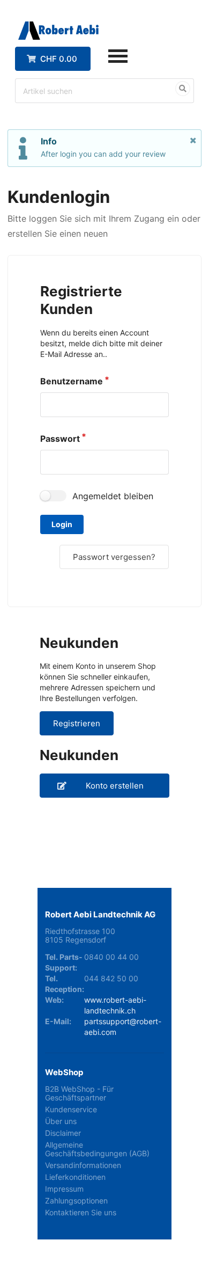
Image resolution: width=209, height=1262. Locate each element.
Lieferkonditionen (75, 1176)
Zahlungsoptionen (76, 1200)
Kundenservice (71, 1109)
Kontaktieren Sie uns (80, 1212)
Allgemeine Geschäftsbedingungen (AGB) (97, 1149)
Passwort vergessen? (114, 557)
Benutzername (71, 381)
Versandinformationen (83, 1165)
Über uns (61, 1121)
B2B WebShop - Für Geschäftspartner (79, 1093)
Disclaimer (63, 1132)
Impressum (64, 1188)
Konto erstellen (115, 785)
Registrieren (76, 723)
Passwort (60, 438)
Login (61, 524)
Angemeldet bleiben (112, 496)
